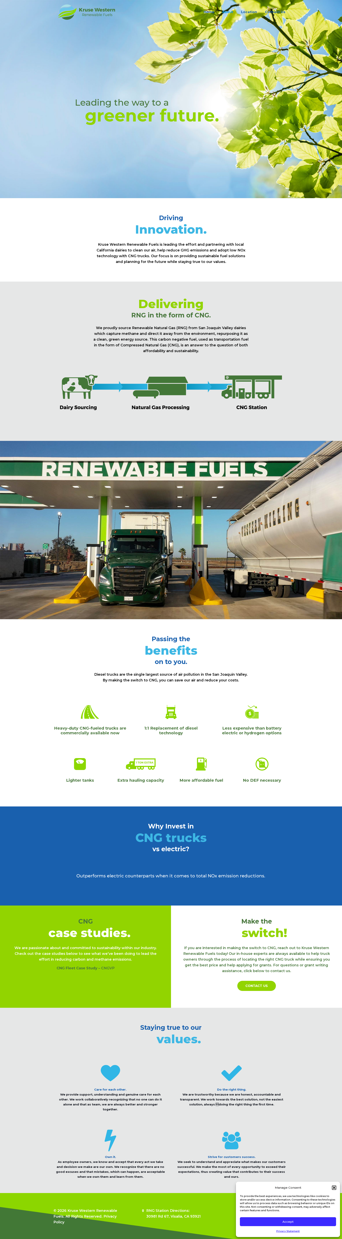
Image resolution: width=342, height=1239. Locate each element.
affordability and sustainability (170, 351)
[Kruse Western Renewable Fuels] (86, 12)
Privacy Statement (288, 1231)
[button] (334, 1188)
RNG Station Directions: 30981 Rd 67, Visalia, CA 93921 (173, 1213)
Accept (288, 1222)
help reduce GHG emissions (183, 250)
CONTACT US (256, 986)
